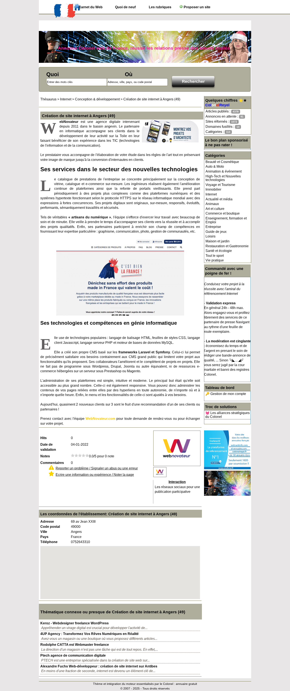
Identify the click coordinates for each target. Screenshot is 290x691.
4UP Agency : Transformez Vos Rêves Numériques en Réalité (89, 634)
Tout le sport (215, 255)
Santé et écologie (219, 251)
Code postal (50, 526)
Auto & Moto (215, 166)
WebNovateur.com (100, 418)
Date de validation (48, 447)
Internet (211, 194)
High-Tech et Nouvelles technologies (223, 178)
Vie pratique (215, 260)
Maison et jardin (217, 241)
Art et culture (215, 209)
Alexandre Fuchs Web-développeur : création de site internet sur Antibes (98, 666)
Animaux (212, 204)
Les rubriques (160, 7)
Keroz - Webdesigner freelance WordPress (74, 623)
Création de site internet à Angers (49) (151, 99)
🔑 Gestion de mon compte (225, 394)
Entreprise (213, 227)
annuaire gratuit (186, 683)
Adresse (47, 521)
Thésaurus (48, 99)
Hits (43, 438)
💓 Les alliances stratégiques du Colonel (227, 415)
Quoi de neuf (125, 7)
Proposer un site (196, 7)
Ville (43, 532)
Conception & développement (97, 99)
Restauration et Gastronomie (227, 246)
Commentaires (52, 463)
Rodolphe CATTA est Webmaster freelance (74, 644)
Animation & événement (224, 171)
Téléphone (49, 542)
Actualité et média (219, 199)
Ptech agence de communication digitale (73, 655)
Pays (44, 537)
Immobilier (213, 189)
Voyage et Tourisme (220, 185)
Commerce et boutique (223, 213)
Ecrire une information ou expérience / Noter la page (95, 474)
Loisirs (210, 236)
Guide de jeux (216, 231)
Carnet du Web (91, 7)
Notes (45, 456)
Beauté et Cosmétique (222, 162)
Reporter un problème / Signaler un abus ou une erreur (97, 468)
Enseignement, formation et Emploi (226, 220)
